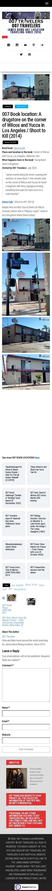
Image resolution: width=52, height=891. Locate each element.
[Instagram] (18, 45)
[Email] (26, 45)
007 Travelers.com (26, 838)
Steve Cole (7, 201)
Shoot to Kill (19, 148)
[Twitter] (22, 54)
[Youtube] (30, 54)
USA (10, 588)
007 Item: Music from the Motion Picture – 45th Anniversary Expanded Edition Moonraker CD (14, 621)
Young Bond (20, 589)
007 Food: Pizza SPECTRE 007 (7, 609)
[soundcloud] (43, 45)
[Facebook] (9, 45)
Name (6, 707)
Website (6, 734)
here (37, 457)
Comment (8, 665)
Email (5, 721)
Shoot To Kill (31, 584)
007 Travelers (26, 25)
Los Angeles (17, 585)
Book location (21, 106)
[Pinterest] (34, 45)
